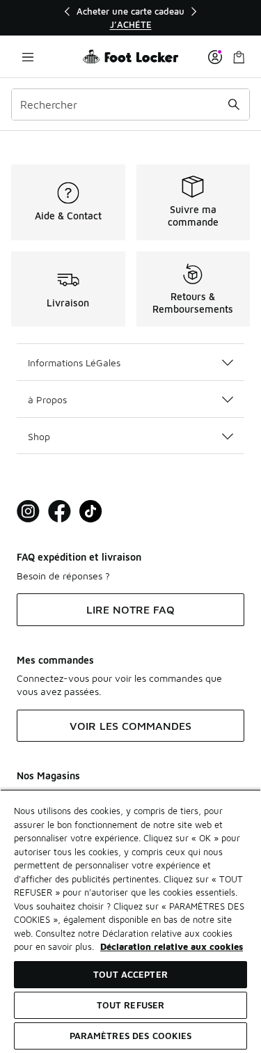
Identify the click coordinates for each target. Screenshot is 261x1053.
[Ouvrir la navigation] (28, 57)
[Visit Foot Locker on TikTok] (90, 511)
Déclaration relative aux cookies (171, 946)
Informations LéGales (74, 362)
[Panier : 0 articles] (238, 57)
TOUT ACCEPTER (130, 974)
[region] (130, 17)
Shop (39, 436)
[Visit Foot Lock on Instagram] (28, 511)
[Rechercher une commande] (234, 104)
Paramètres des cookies (131, 1035)
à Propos (47, 399)
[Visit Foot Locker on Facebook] (59, 511)
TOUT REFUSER (131, 1005)
